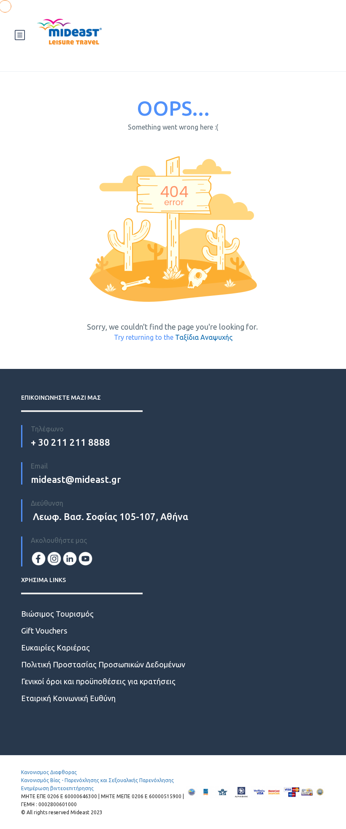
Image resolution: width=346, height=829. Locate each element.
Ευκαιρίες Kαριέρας (55, 647)
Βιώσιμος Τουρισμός (57, 614)
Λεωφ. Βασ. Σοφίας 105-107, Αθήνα (109, 516)
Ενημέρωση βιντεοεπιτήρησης (57, 788)
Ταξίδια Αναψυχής (203, 337)
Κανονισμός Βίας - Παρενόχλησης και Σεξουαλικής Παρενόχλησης (97, 780)
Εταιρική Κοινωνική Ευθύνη (68, 698)
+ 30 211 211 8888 (70, 442)
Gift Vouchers (44, 630)
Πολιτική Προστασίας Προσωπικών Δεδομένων (103, 664)
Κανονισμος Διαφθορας (49, 772)
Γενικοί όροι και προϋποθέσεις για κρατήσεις (98, 681)
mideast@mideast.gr (76, 479)
